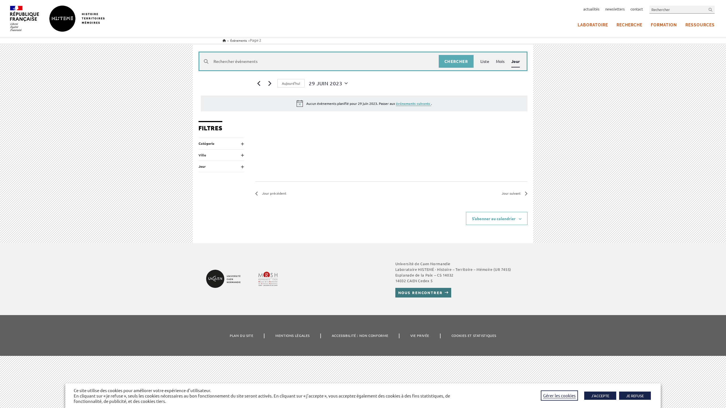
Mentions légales (292, 335)
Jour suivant (511, 193)
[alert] (364, 103)
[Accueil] (224, 40)
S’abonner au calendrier (494, 218)
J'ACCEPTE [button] (600, 395)
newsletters (615, 9)
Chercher (456, 61)
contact (636, 9)
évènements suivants (413, 103)
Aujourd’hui (291, 83)
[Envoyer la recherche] (711, 9)
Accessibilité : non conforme (360, 335)
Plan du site (242, 335)
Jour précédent (274, 193)
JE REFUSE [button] (635, 395)
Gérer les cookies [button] (559, 395)
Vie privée (419, 335)
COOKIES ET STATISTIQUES (473, 335)
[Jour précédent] (258, 83)
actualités (591, 9)
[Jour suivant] (269, 83)
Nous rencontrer (420, 292)
